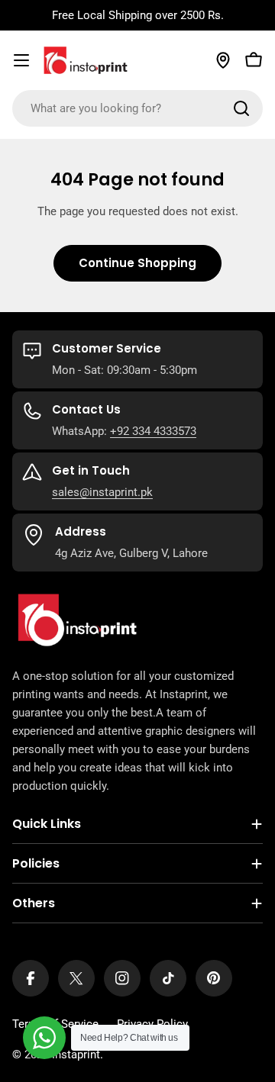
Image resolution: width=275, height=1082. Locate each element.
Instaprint (76, 1054)
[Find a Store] (223, 60)
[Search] (241, 108)
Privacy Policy (152, 1024)
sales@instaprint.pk (102, 492)
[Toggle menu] (21, 60)
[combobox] (137, 108)
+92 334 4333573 (153, 431)
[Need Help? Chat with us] (44, 1037)
